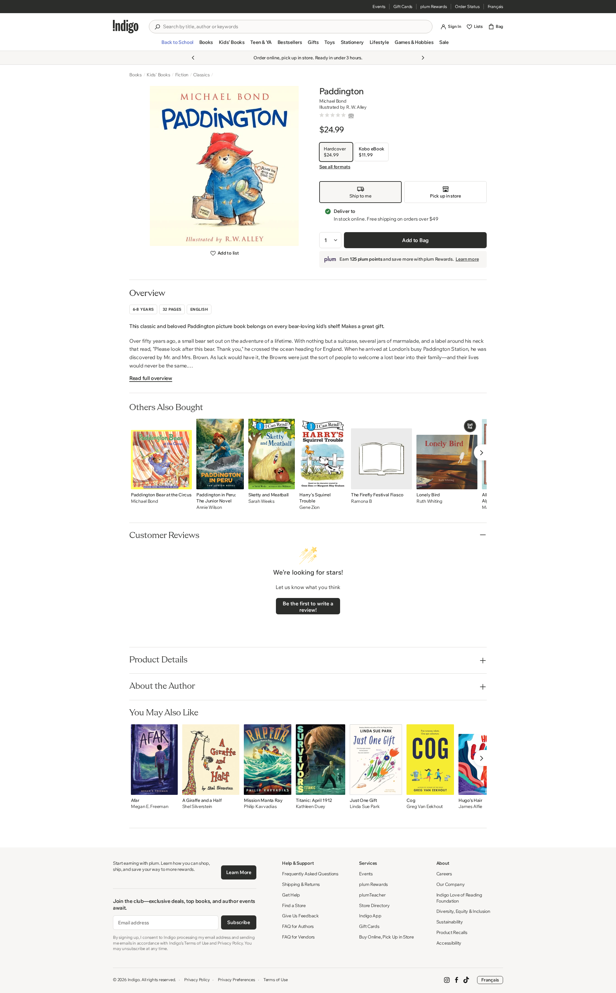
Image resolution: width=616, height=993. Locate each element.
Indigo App (370, 916)
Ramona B (361, 501)
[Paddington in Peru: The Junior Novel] (220, 454)
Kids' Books (158, 75)
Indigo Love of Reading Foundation (459, 898)
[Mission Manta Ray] (267, 759)
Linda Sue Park (365, 806)
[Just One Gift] (376, 759)
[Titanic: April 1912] (321, 759)
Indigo (134, 979)
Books (135, 75)
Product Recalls (451, 932)
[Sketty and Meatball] (271, 454)
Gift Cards (402, 6)
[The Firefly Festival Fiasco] (381, 454)
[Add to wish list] (185, 482)
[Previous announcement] (193, 58)
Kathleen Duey (310, 806)
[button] (177, 45)
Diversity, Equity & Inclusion (463, 911)
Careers (444, 874)
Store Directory (374, 905)
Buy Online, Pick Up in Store (386, 937)
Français (495, 6)
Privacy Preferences (236, 979)
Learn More (239, 872)
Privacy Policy (197, 979)
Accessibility (448, 943)
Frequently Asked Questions (310, 874)
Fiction (182, 75)
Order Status (467, 6)
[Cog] (430, 759)
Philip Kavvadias (260, 806)
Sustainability (449, 922)
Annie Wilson (209, 507)
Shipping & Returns (301, 884)
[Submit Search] (157, 27)
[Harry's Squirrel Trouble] (322, 454)
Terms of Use (275, 979)
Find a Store (294, 905)
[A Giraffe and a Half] (210, 759)
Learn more (467, 259)
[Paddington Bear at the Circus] (161, 454)
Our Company (450, 884)
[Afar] (154, 759)
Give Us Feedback (300, 916)
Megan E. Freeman (149, 806)
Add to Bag (415, 240)
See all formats (334, 166)
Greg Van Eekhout (424, 806)
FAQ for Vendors (298, 937)
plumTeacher (372, 895)
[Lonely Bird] (446, 454)
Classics (201, 75)
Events (378, 6)
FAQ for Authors (298, 926)
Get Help (291, 895)
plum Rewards (433, 6)
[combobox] (295, 26)
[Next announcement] (423, 58)
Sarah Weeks (261, 501)
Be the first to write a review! (308, 606)
